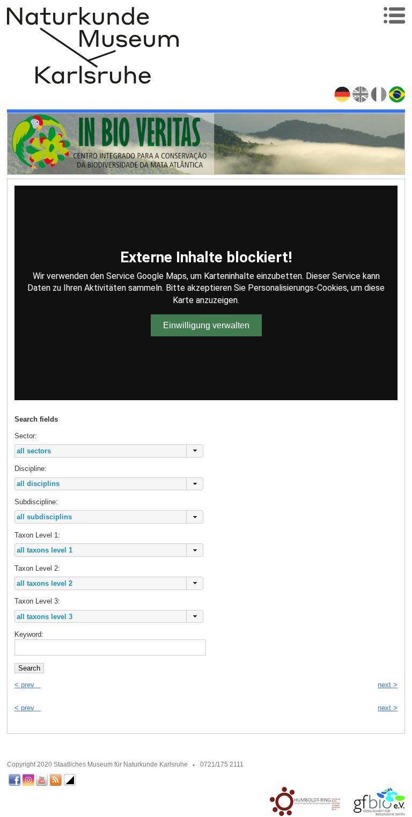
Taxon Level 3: (37, 601)
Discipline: (30, 469)
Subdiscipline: (36, 502)
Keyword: (28, 634)
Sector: (36, 427)
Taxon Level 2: (37, 568)
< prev (27, 685)
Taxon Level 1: (37, 535)
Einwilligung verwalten (206, 325)
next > (388, 685)
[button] (194, 451)
